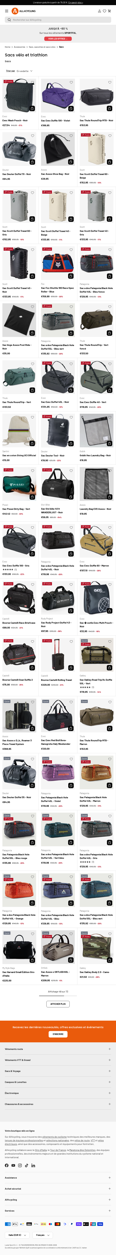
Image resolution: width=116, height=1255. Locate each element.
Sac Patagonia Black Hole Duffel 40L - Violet (54, 799)
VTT (93, 1140)
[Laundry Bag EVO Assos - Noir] (97, 484)
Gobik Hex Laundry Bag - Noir (95, 455)
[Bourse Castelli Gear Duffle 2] (19, 655)
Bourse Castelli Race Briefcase (18, 622)
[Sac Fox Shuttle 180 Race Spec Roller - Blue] (58, 263)
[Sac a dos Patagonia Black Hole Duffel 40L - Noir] (58, 541)
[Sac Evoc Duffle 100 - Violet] (58, 96)
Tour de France (58, 1150)
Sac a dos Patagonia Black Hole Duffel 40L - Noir (57, 567)
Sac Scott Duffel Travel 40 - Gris (94, 232)
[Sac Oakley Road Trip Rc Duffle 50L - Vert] (96, 655)
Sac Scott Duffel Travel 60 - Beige (94, 176)
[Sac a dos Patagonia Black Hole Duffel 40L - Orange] (19, 890)
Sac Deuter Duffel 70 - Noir (16, 174)
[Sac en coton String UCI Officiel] (19, 430)
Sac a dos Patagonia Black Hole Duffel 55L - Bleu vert (57, 347)
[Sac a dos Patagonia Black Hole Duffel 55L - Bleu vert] (58, 320)
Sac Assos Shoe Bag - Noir (55, 173)
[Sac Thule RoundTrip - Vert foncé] (96, 320)
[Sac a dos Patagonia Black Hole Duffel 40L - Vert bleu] (58, 829)
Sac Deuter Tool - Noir (52, 455)
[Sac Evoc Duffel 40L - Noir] (58, 377)
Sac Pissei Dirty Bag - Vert (16, 508)
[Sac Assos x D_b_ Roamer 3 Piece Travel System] (19, 715)
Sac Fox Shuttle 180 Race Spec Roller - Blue (57, 289)
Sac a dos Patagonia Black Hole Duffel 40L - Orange (18, 916)
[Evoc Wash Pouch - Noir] (19, 95)
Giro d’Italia (41, 1150)
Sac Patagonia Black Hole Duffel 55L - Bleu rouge (15, 856)
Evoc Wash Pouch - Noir (15, 120)
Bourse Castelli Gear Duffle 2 (17, 679)
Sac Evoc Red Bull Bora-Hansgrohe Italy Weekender (55, 742)
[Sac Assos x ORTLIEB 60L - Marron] (58, 947)
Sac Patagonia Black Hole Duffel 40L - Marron (93, 799)
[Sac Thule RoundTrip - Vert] (19, 377)
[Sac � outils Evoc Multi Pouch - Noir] (97, 598)
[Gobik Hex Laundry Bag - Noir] (96, 430)
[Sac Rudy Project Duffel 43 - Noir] (58, 598)
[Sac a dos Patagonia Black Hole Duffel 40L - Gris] (97, 829)
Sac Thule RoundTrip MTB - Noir (96, 120)
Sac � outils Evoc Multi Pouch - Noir (96, 624)
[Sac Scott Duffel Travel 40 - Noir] (19, 263)
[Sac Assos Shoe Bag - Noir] (58, 149)
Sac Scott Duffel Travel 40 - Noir (17, 290)
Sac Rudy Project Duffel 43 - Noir (56, 624)
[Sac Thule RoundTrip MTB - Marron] (97, 715)
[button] (109, 11)
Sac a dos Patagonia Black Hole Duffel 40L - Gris (96, 856)
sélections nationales (57, 1140)
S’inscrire (58, 1034)
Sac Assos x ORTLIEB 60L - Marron (55, 973)
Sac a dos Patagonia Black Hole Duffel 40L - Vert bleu (57, 856)
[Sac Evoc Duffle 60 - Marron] (96, 541)
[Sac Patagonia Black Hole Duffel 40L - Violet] (58, 772)
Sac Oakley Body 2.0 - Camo (94, 972)
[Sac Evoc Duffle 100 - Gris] (19, 541)
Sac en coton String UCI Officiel (19, 455)
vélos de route (82, 1140)
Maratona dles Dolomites (82, 1150)
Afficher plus (58, 1004)
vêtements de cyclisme (54, 1136)
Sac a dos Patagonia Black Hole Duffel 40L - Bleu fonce (96, 290)
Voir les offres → (58, 38)
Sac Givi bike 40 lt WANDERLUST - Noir (52, 510)
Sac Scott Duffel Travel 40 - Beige (55, 233)
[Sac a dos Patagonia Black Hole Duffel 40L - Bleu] (58, 890)
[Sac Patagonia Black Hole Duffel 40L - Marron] (96, 772)
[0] (104, 11)
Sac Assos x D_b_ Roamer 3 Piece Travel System (17, 742)
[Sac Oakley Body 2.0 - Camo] (97, 947)
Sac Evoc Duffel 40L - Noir (55, 401)
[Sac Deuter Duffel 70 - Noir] (19, 149)
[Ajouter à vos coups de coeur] (32, 82)
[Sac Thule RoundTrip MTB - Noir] (96, 95)
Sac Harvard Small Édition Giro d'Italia (18, 974)
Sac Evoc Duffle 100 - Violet (55, 120)
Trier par (10, 70)
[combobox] (58, 20)
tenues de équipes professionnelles (24, 1140)
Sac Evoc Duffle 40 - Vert (93, 402)
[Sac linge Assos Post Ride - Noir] (19, 320)
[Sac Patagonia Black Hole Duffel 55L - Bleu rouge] (19, 829)
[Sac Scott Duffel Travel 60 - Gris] (19, 206)
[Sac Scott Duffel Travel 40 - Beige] (58, 206)
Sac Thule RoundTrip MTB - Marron (94, 742)
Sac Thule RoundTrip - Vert (16, 402)
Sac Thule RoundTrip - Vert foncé (94, 346)
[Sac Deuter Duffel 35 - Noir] (19, 772)
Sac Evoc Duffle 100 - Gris (15, 565)
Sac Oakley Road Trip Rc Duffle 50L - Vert (96, 681)
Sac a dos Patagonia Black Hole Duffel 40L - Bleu (57, 917)
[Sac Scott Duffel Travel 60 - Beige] (97, 149)
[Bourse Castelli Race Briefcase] (19, 598)
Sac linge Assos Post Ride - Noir (17, 346)
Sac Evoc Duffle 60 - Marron (94, 565)
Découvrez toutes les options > (78, 2)
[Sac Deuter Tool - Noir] (58, 430)
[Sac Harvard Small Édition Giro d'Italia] (19, 947)
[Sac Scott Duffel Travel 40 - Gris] (96, 206)
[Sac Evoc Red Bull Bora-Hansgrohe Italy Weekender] (58, 715)
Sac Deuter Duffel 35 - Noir (16, 797)
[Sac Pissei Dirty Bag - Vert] (19, 484)
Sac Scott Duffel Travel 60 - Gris (17, 232)
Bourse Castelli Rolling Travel (56, 679)
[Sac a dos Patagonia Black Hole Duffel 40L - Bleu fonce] (97, 263)
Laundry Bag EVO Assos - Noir (95, 508)
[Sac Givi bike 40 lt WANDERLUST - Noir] (58, 484)
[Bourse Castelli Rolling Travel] (58, 655)
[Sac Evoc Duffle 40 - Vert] (97, 377)
